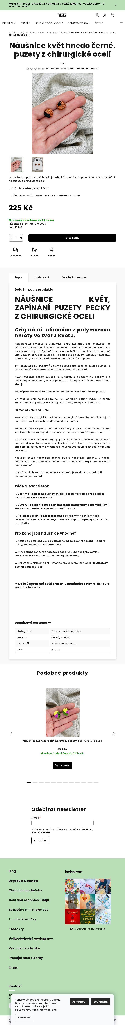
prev (11, 733)
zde (54, 1010)
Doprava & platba (23, 881)
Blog (12, 871)
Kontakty (16, 929)
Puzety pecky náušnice (66, 631)
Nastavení (24, 1017)
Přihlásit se (40, 840)
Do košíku (73, 237)
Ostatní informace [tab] (74, 277)
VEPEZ (62, 63)
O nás (13, 967)
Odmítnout (79, 1001)
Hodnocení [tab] (42, 277)
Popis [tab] (18, 277)
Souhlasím (101, 1001)
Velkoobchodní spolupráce (31, 938)
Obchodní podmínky (25, 890)
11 (96, 782)
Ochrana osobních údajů (29, 900)
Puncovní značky (22, 919)
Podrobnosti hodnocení (83, 68)
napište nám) (96, 432)
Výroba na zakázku (24, 948)
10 (90, 782)
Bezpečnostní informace (29, 909)
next (114, 733)
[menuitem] (9, 23)
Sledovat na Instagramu (90, 928)
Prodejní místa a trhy (26, 958)
